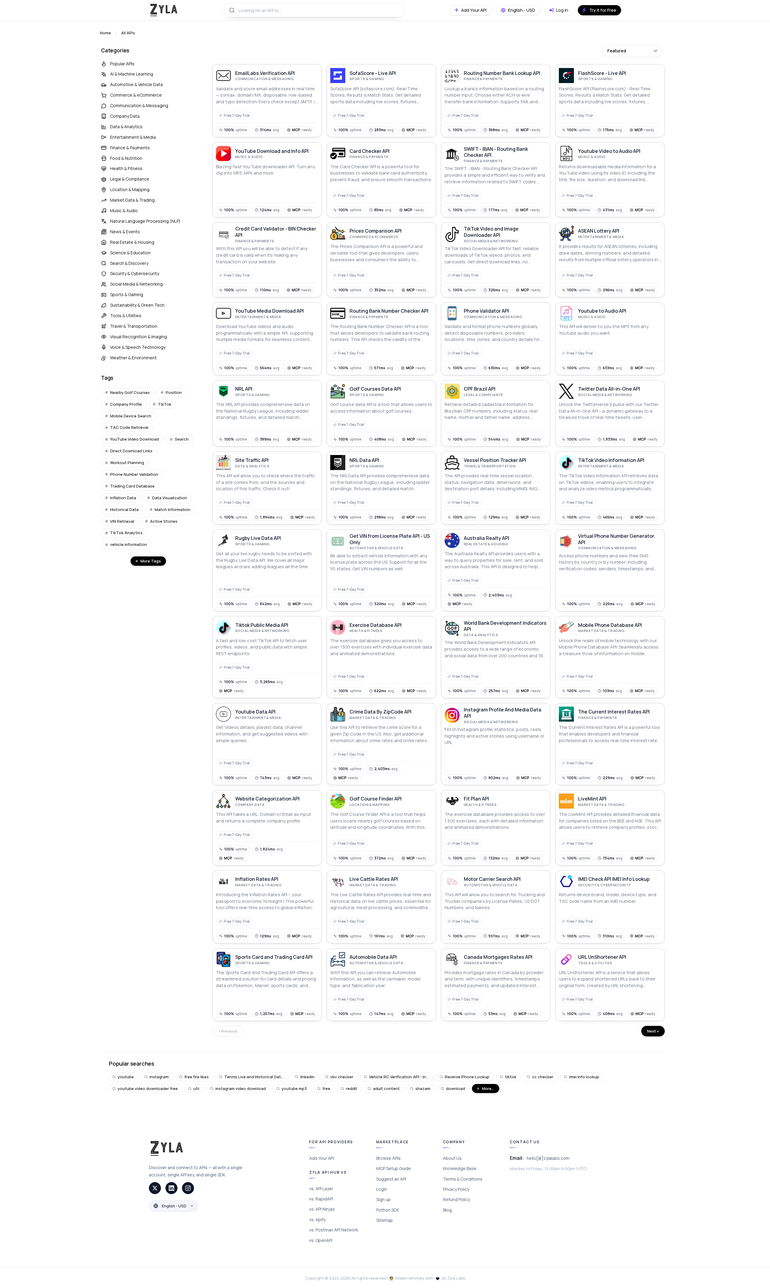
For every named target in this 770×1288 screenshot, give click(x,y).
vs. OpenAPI (320, 1240)
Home (105, 33)
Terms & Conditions (462, 1179)
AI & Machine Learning (131, 74)
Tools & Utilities (125, 315)
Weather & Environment (133, 358)
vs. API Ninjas (322, 1209)
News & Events (125, 231)
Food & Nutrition (126, 158)
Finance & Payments (130, 147)
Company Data (125, 116)
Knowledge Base (459, 1168)
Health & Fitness (126, 168)
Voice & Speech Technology (137, 347)
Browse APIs (388, 1158)
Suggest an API (391, 1179)
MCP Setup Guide (393, 1168)
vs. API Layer (321, 1188)
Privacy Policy (456, 1189)
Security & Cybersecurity (134, 273)
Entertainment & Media (133, 137)
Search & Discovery (129, 263)
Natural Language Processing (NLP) (145, 221)
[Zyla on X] (155, 1188)
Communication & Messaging (139, 105)
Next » (653, 1031)
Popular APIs (122, 64)
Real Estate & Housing (132, 242)
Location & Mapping (129, 189)
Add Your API (321, 1158)
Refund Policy (456, 1199)
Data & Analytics (126, 126)
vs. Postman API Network (333, 1230)
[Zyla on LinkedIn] (171, 1188)
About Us (452, 1158)
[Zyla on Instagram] (188, 1188)
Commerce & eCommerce (136, 95)
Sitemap (384, 1220)
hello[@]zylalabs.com (548, 1158)
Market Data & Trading (132, 200)
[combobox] (314, 10)
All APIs (128, 33)
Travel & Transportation (133, 326)
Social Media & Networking (136, 284)
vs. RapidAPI (321, 1199)
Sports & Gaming (126, 294)
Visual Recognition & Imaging (138, 336)
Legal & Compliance (129, 179)
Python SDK (387, 1210)
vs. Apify (317, 1219)
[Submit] (231, 10)
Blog (447, 1210)
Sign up (383, 1199)
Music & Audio (124, 210)
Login (381, 1189)
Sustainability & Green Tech (137, 305)
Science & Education (130, 252)
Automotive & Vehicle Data (136, 84)
